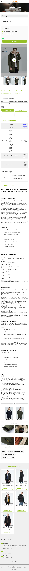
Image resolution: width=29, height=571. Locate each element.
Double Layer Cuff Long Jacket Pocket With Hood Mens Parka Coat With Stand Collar (21, 484)
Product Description (21, 114)
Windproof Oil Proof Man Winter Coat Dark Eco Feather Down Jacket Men (7, 484)
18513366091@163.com (10, 31)
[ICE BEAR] (15, 2)
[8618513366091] (16, 561)
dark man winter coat (8, 457)
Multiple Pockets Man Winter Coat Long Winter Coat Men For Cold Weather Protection (7, 528)
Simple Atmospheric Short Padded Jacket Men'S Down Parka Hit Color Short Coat (21, 506)
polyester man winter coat (15, 451)
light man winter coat (8, 454)
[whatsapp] (3, 38)
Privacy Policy (5, 566)
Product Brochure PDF (25, 126)
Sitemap (11, 566)
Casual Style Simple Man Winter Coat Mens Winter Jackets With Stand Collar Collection (7, 506)
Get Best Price (8, 110)
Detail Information (7, 114)
